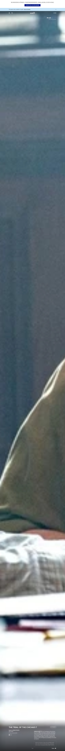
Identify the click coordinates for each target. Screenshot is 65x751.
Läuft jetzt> (51, 745)
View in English (27, 9)
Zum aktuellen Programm (32, 5)
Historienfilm (14, 733)
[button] (9, 13)
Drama (10, 733)
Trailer (53, 726)
